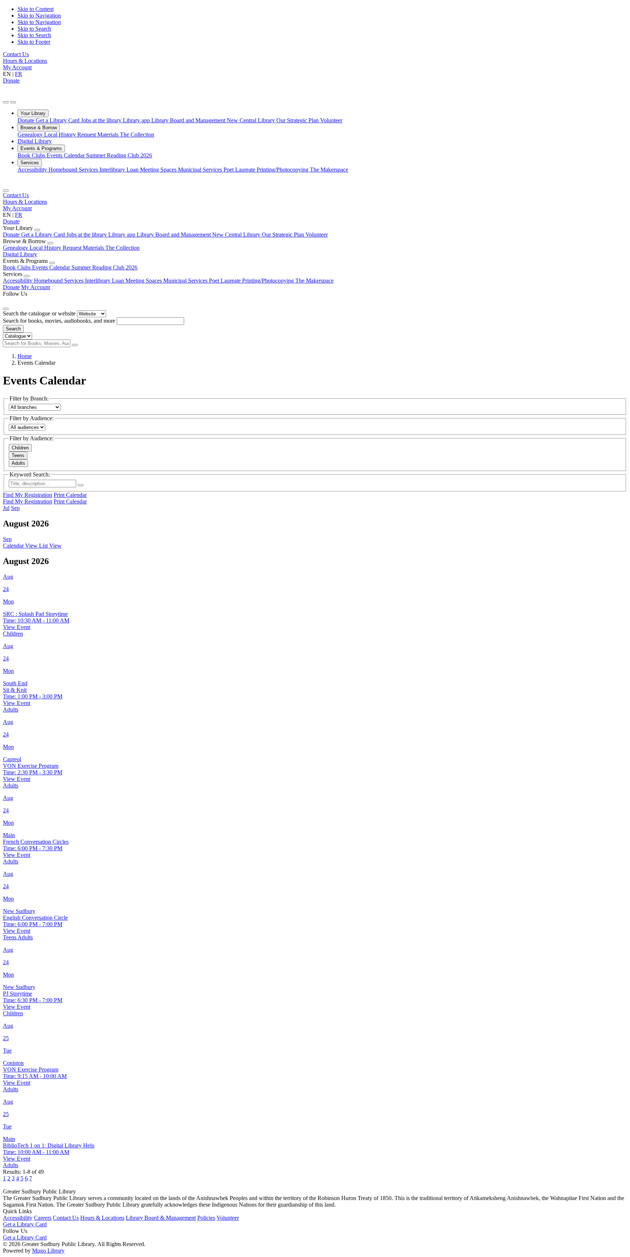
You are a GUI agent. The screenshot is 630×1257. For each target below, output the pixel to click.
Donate (11, 80)
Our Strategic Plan (298, 120)
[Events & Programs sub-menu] (52, 263)
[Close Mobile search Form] (6, 309)
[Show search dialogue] (6, 102)
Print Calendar (70, 495)
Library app (137, 120)
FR (18, 74)
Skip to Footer (34, 42)
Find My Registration (27, 495)
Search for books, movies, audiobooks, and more (59, 321)
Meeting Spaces (159, 169)
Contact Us (16, 54)
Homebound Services (74, 169)
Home (25, 356)
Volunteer (331, 120)
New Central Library (251, 120)
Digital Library (35, 141)
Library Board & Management (161, 1218)
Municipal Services (200, 169)
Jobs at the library (102, 120)
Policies (206, 1218)
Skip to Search (34, 29)
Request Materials (98, 134)
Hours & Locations (25, 61)
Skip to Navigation (39, 15)
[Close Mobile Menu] (6, 190)
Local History (60, 134)
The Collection (137, 134)
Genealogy (31, 134)
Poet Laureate (240, 169)
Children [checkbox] (20, 448)
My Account (17, 67)
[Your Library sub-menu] (37, 230)
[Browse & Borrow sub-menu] (50, 243)
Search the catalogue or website (39, 313)
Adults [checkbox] (18, 463)
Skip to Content (36, 9)
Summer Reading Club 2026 (119, 155)
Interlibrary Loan (120, 169)
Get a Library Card (58, 120)
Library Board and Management (189, 120)
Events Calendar (66, 155)
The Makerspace (329, 169)
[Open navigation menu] (13, 102)
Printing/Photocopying (283, 169)
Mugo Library (48, 1251)
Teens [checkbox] (18, 455)
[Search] (75, 345)
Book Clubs (32, 155)
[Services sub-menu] (27, 276)
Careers (42, 1218)
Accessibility (33, 169)
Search (13, 329)
